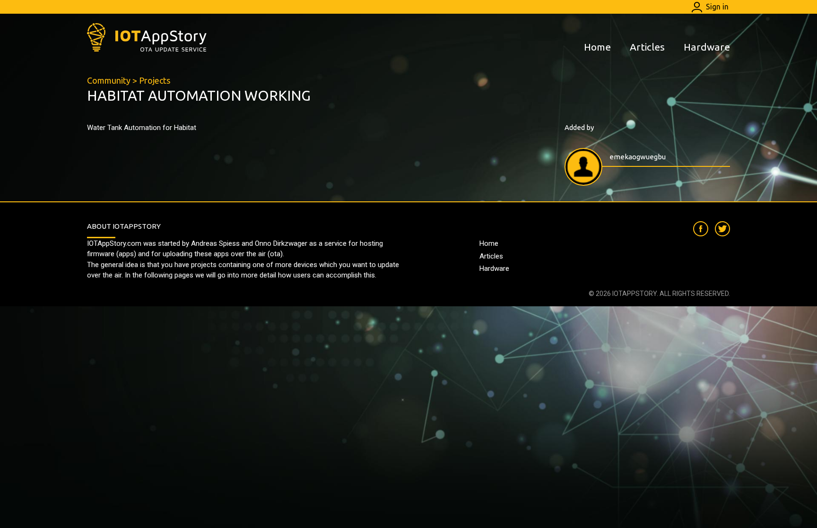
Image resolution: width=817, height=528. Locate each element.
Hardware (707, 46)
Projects (154, 80)
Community (108, 80)
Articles (647, 46)
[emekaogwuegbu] (583, 167)
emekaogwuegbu (637, 157)
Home (597, 46)
